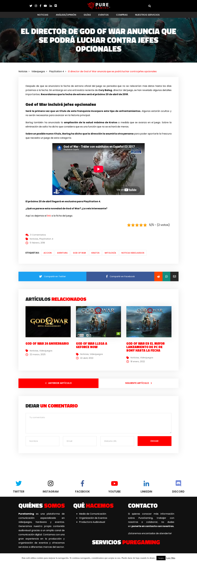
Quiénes (41, 505)
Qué (93, 505)
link (49, 215)
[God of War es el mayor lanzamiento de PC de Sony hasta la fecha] (150, 321)
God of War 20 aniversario (47, 343)
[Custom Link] (56, 5)
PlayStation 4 (46, 238)
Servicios (126, 542)
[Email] (174, 276)
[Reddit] (158, 276)
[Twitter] (32, 5)
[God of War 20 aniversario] (49, 321)
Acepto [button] (161, 558)
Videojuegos (45, 350)
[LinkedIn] (52, 5)
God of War (79, 253)
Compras (122, 14)
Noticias (42, 14)
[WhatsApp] (166, 276)
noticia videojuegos (132, 253)
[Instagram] (37, 5)
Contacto (143, 505)
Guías (87, 14)
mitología (110, 253)
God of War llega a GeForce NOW (91, 345)
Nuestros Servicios (147, 14)
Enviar (154, 441)
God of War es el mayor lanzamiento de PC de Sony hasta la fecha (145, 347)
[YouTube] (46, 5)
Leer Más (170, 558)
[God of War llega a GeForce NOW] (99, 321)
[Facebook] (42, 5)
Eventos (103, 14)
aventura (62, 253)
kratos (95, 253)
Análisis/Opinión (66, 14)
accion (48, 253)
